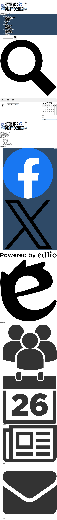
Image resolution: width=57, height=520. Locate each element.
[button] (7, 16)
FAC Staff (7, 20)
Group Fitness (7, 26)
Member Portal (7, 34)
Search (1, 39)
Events (6, 23)
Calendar (45, 119)
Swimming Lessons (8, 30)
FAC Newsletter (8, 19)
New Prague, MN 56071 (4, 134)
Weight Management (8, 28)
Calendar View (54, 115)
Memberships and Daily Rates (10, 17)
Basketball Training (8, 25)
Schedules (6, 22)
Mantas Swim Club (8, 31)
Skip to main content (4, 0)
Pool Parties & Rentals (9, 32)
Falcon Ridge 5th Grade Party (13, 103)
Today (43, 115)
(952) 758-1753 (6, 135)
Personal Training (8, 27)
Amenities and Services (9, 18)
